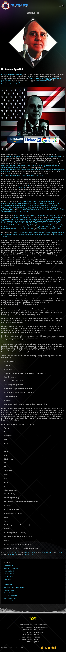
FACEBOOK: (22, 625)
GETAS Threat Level (33, 619)
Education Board (8, 576)
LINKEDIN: (23, 627)
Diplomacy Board (9, 571)
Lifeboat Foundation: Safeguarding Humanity (29, 5)
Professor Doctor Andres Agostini (12, 74)
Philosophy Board (9, 590)
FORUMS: (29, 642)
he (8, 193)
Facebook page (30, 552)
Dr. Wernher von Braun (54, 156)
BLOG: (35, 630)
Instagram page (29, 554)
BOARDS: (36, 632)
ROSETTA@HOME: (22, 640)
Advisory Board (33, 13)
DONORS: (28, 632)
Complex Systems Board (11, 568)
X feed (61, 552)
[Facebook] (42, 647)
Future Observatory (20, 215)
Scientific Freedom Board (11, 593)
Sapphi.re (27, 648)
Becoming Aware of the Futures (22, 233)
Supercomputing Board (10, 598)
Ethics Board (7, 579)
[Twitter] (46, 647)
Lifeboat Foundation (11, 648)
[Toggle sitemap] (60, 6)
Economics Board (9, 574)
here (28, 185)
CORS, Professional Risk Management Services (46, 215)
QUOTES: (36, 642)
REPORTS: (36, 635)
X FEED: (23, 630)
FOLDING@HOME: (23, 637)
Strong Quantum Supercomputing (23, 234)
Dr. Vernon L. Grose (13, 156)
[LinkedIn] (49, 647)
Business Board (8, 565)
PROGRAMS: (36, 637)
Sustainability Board (9, 601)
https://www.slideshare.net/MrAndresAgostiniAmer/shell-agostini (22, 175)
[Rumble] (55, 647)
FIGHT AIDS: (24, 635)
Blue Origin (22, 187)
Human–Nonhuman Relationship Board (15, 587)
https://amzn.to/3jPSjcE (43, 80)
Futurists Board (8, 584)
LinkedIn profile (46, 552)
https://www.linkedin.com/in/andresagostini (15, 82)
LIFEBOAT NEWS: (37, 625)
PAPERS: (36, 640)
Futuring (47, 233)
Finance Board (8, 582)
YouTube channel (13, 552)
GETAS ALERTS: (37, 627)
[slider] (33, 147)
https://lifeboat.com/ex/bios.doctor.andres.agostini (17, 84)
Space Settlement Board (10, 595)
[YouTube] (52, 647)
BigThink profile (12, 554)
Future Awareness (39, 233)
